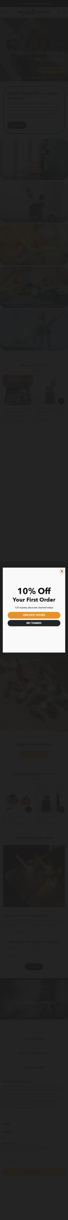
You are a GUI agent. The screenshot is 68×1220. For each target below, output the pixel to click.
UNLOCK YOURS (34, 615)
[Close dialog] (62, 571)
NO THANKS (34, 623)
